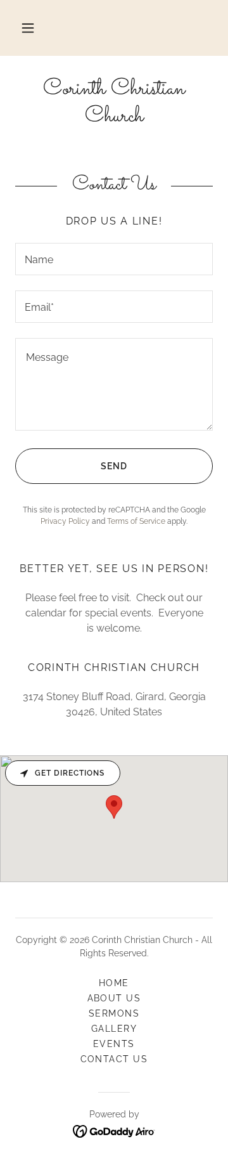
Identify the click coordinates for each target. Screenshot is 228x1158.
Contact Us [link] (114, 1059)
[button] (28, 28)
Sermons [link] (114, 1013)
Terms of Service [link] (136, 521)
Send (114, 466)
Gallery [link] (114, 1029)
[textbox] (114, 259)
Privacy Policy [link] (65, 521)
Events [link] (114, 1044)
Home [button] (114, 983)
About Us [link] (114, 998)
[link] (114, 103)
